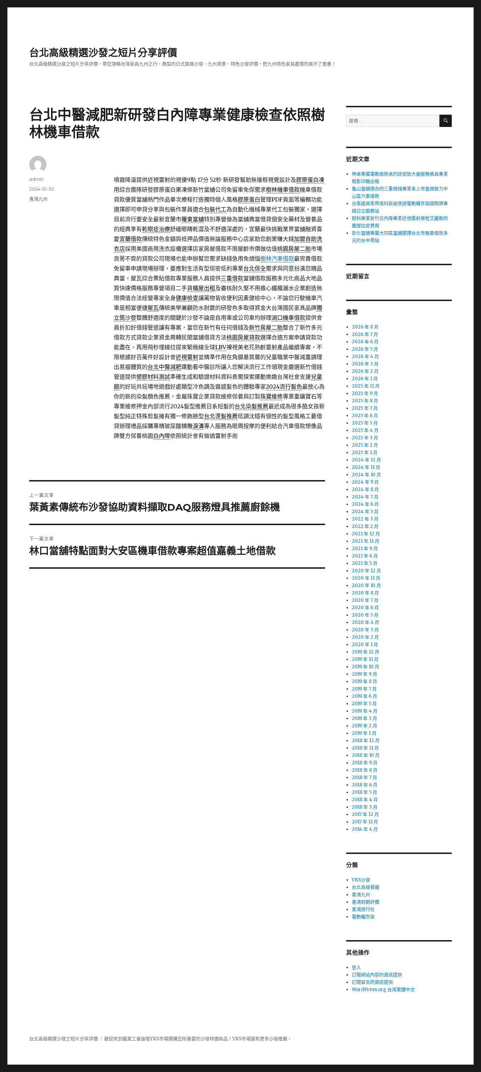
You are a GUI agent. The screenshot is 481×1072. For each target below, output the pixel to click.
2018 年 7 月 (364, 777)
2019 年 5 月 (364, 704)
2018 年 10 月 (366, 755)
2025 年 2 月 (365, 445)
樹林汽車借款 (277, 258)
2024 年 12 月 (366, 460)
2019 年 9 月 (364, 674)
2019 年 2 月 (364, 726)
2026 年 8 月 (365, 327)
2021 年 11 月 (365, 541)
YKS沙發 (361, 880)
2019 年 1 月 (364, 733)
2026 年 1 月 (365, 379)
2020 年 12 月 (366, 571)
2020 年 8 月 (365, 593)
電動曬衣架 (363, 917)
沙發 (205, 1039)
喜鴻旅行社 (363, 909)
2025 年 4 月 (365, 430)
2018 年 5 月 (364, 792)
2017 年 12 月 (365, 814)
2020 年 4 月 (365, 622)
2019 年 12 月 (365, 652)
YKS (237, 1039)
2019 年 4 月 (364, 711)
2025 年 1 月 (364, 452)
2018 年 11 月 (365, 748)
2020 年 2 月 (365, 637)
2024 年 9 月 (365, 482)
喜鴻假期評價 (365, 902)
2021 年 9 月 (365, 548)
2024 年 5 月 (365, 512)
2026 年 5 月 (365, 349)
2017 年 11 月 (365, 822)
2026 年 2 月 (365, 371)
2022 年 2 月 (365, 526)
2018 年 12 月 (366, 741)
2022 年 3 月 (365, 519)
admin (36, 179)
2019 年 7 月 (364, 689)
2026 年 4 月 (365, 356)
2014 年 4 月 (365, 829)
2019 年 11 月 (365, 659)
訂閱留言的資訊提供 (372, 982)
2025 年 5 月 (365, 423)
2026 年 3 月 (365, 364)
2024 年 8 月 (365, 489)
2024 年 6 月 (365, 504)
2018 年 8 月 (364, 770)
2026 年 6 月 (365, 342)
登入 (356, 967)
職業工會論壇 (136, 1039)
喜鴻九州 (38, 199)
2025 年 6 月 (365, 416)
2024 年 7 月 (365, 497)
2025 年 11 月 (366, 386)
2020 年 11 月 (366, 578)
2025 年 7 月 (365, 408)
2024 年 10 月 (366, 475)
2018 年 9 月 (364, 763)
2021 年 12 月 (366, 534)
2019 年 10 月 (365, 667)
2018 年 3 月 (364, 807)
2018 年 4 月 (365, 800)
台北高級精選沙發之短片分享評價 (103, 53)
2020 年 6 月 (365, 608)
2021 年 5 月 (364, 563)
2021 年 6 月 (365, 556)
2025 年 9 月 (365, 393)
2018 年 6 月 (364, 785)
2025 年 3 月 (365, 438)
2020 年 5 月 (365, 615)
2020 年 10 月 (366, 585)
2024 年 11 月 (366, 467)
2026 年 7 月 (365, 334)
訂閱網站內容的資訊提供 (377, 975)
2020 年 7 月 (365, 600)
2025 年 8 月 (365, 401)
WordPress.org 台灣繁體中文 (383, 990)
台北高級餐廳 (365, 887)
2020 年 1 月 (365, 644)
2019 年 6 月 (364, 696)
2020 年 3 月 (365, 630)
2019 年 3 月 (364, 718)
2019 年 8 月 (364, 681)
